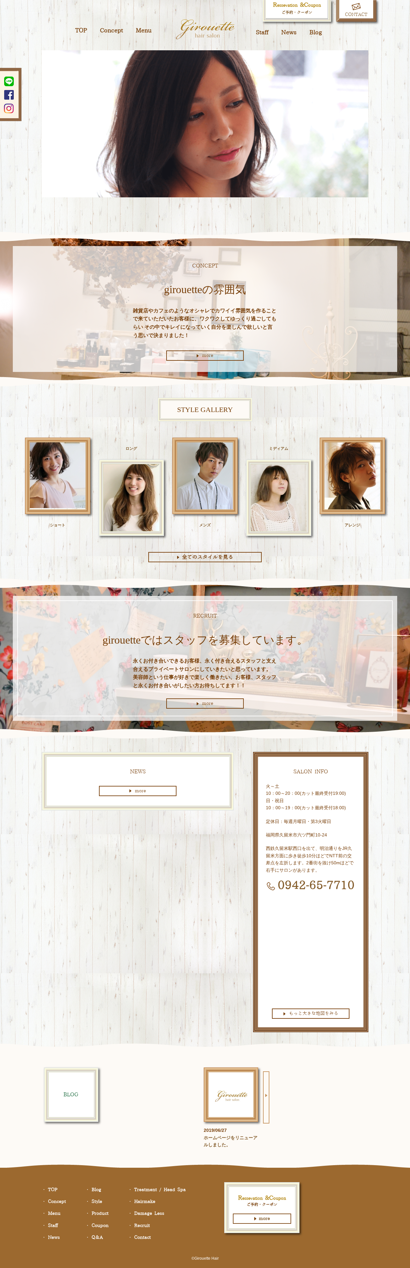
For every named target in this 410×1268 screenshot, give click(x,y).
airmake (144, 1201)
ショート (57, 525)
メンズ (205, 525)
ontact (142, 1237)
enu (144, 30)
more (207, 355)
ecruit (142, 1225)
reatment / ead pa (160, 1189)
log (315, 32)
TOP (81, 30)
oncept (111, 30)
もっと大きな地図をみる (313, 1013)
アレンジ (352, 525)
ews (289, 32)
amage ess (149, 1213)
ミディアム (278, 448)
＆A (97, 1237)
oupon (100, 1225)
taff (262, 32)
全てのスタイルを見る (207, 557)
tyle (97, 1201)
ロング (131, 448)
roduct (100, 1213)
